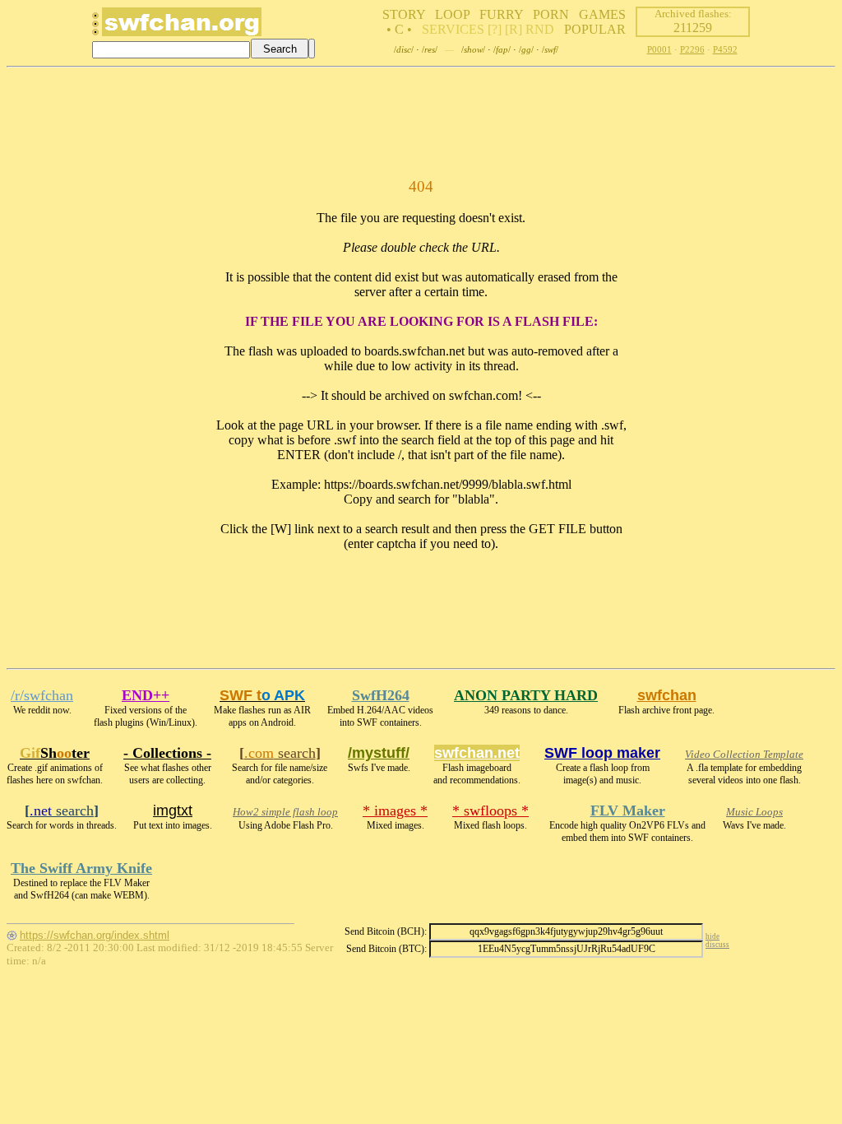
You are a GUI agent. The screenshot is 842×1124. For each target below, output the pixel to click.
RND (539, 29)
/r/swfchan (42, 695)
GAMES (602, 14)
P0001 (659, 49)
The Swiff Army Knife (81, 868)
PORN (551, 14)
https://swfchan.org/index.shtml (94, 935)
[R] (513, 29)
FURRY (501, 14)
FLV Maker (627, 810)
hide (712, 936)
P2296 (692, 49)
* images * (395, 810)
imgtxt (172, 810)
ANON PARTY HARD (526, 695)
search (280, 753)
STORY (403, 14)
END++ (145, 695)
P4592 (725, 49)
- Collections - (167, 753)
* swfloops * (490, 810)
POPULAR (595, 29)
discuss (717, 945)
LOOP (452, 14)
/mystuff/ (378, 753)
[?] (495, 29)
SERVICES (453, 29)
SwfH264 (380, 695)
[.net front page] (95, 28)
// (404, 49)
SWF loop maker (602, 753)
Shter (55, 753)
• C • (399, 29)
